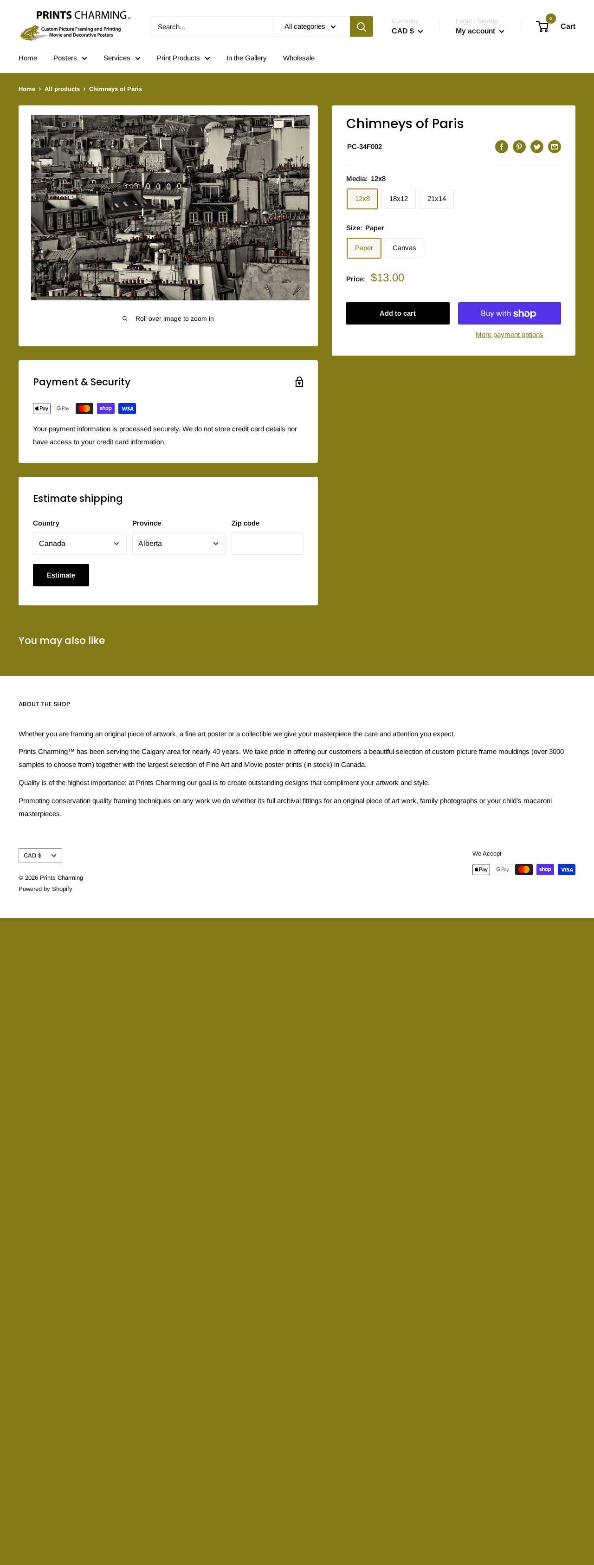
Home (28, 58)
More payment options (509, 335)
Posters (65, 58)
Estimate (61, 575)
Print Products (178, 58)
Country (46, 523)
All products (62, 88)
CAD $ (32, 855)
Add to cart (398, 314)
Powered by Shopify (45, 888)
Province (146, 523)
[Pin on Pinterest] (519, 146)
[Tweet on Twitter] (536, 146)
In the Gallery (246, 58)
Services (116, 58)
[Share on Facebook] (501, 146)
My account (476, 31)
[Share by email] (554, 146)
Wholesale (299, 58)
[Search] (361, 26)
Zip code (245, 523)
